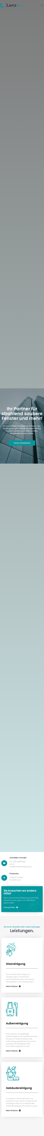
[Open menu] (42, 5)
